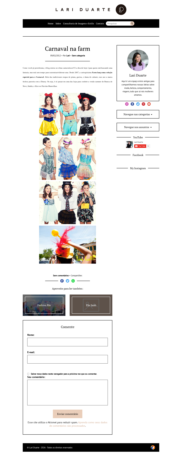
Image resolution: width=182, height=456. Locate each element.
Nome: (30, 334)
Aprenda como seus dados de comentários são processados (78, 424)
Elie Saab (91, 305)
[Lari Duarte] (91, 9)
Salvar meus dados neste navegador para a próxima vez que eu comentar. (64, 373)
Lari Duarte (137, 75)
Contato (100, 23)
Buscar (132, 23)
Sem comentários (61, 275)
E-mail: (31, 352)
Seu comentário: (36, 377)
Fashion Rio (44, 305)
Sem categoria (78, 55)
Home (50, 23)
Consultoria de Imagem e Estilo (78, 23)
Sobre (58, 23)
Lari (68, 55)
